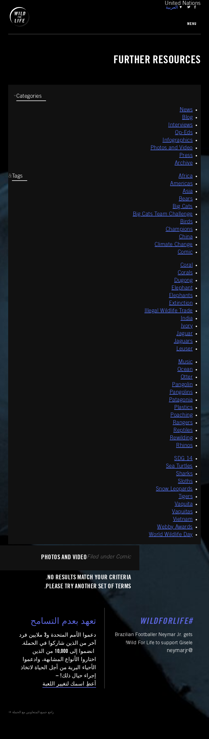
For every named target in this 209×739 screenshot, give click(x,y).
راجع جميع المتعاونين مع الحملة (33, 712)
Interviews (180, 125)
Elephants (181, 296)
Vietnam (183, 520)
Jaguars (183, 341)
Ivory (187, 326)
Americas (181, 184)
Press (186, 156)
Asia (188, 191)
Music (185, 362)
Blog (187, 118)
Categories (29, 96)
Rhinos (184, 446)
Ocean (185, 370)
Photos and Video (171, 148)
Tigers (186, 497)
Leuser (184, 349)
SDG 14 (183, 459)
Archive (184, 163)
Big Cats (183, 207)
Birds (186, 222)
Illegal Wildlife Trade (169, 311)
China (186, 237)
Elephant (182, 288)
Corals (185, 273)
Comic (185, 252)
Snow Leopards (174, 489)
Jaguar (184, 334)
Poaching (181, 415)
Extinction (181, 303)
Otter (187, 377)
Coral (186, 265)
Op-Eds (184, 133)
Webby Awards (175, 527)
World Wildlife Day (171, 535)
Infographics (177, 140)
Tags (17, 176)
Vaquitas (182, 512)
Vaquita (184, 504)
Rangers (183, 423)
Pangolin (182, 385)
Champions (179, 229)
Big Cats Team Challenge (163, 214)
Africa (186, 176)
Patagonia (181, 400)
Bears (186, 199)
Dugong (183, 281)
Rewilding (181, 438)
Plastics (183, 408)
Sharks (184, 474)
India (187, 319)
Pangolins (181, 392)
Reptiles (183, 430)
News (186, 110)
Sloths (185, 482)
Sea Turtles (179, 466)
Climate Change (174, 245)
